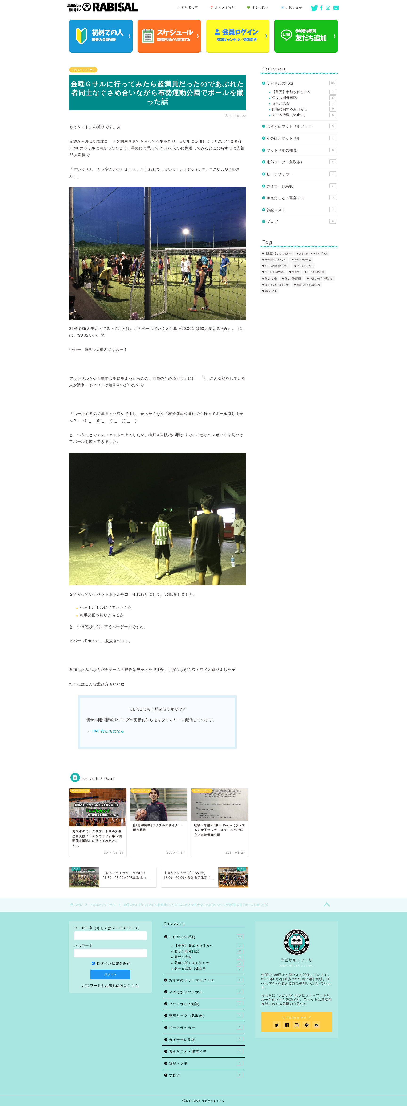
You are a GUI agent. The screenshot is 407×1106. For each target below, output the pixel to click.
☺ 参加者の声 (187, 7)
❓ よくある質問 (222, 7)
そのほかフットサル (83, 69)
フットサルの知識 (300, 150)
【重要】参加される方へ (303, 92)
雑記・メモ (300, 210)
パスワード (83, 946)
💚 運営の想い (257, 7)
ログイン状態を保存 (112, 963)
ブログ (300, 222)
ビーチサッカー (300, 174)
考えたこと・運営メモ (300, 198)
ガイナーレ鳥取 (300, 186)
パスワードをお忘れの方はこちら (110, 985)
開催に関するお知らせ (303, 109)
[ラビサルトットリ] (102, 10)
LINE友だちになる (107, 731)
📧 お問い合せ (291, 7)
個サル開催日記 (303, 97)
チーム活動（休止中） (303, 115)
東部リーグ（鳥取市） (300, 162)
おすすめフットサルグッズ (300, 126)
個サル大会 (303, 103)
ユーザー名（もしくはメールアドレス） (108, 928)
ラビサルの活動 (301, 83)
